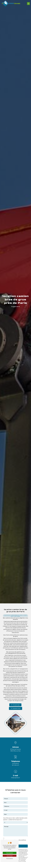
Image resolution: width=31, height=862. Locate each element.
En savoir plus (16, 704)
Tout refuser (10, 855)
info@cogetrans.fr (15, 777)
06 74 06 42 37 (15, 765)
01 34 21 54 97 (15, 763)
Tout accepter (9, 853)
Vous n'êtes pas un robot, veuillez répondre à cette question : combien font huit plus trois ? (15, 818)
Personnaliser (9, 858)
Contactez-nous (16, 708)
